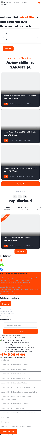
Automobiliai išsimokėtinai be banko (15, 365)
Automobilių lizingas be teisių (12, 408)
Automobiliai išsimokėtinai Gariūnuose (15, 378)
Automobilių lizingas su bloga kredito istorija (18, 387)
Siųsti (20, 331)
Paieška (8, 49)
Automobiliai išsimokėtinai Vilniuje (14, 383)
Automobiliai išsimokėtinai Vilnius (14, 369)
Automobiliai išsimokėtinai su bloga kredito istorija (20, 392)
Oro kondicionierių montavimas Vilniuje (16, 426)
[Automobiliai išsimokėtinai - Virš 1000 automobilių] (17, 3)
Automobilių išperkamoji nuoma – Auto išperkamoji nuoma (16, 398)
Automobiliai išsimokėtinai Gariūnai (14, 374)
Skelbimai (5, 360)
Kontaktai (5, 417)
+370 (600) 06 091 (12, 354)
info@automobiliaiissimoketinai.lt (12, 357)
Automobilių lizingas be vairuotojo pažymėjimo (19, 413)
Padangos (5, 422)
